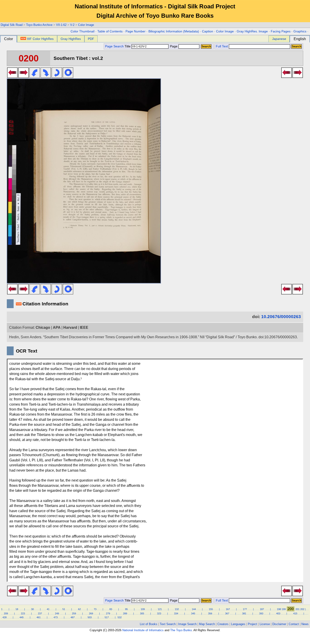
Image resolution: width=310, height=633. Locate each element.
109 (143, 609)
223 (23, 613)
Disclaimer (279, 624)
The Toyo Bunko (181, 630)
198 (279, 609)
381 (244, 613)
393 (261, 613)
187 (262, 609)
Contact (294, 624)
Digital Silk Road (11, 25)
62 (79, 609)
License (265, 624)
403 (278, 613)
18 (16, 609)
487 (73, 617)
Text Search (168, 624)
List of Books (148, 624)
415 (295, 613)
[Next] (23, 76)
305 (142, 613)
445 (22, 617)
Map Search (207, 624)
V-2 (72, 25)
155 (211, 609)
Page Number (135, 31)
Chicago (43, 327)
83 (110, 609)
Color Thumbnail (82, 31)
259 (74, 613)
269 (91, 613)
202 (302, 609)
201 (297, 609)
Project (252, 624)
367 (227, 613)
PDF (91, 39)
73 (95, 609)
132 (177, 609)
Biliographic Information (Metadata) (173, 31)
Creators (223, 624)
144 (194, 609)
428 (4, 617)
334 (176, 613)
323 (159, 613)
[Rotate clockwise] (45, 76)
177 (245, 609)
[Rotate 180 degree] (57, 76)
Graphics (299, 31)
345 (193, 613)
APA (57, 327)
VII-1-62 (61, 25)
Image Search (187, 624)
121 (160, 609)
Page (173, 46)
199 (284, 609)
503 (90, 617)
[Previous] (12, 76)
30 (32, 609)
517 (107, 617)
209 (6, 613)
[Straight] (68, 76)
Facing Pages (280, 31)
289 (125, 613)
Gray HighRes (71, 39)
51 (63, 609)
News (305, 624)
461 (39, 617)
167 (228, 609)
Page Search (114, 46)
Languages (238, 624)
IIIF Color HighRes (40, 39)
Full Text (222, 46)
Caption (207, 31)
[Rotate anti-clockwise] (34, 76)
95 (126, 609)
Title (128, 46)
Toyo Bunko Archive (39, 25)
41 (48, 609)
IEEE (84, 327)
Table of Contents (110, 31)
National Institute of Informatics (143, 630)
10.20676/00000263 (281, 316)
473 (56, 617)
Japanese (279, 39)
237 (40, 613)
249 (57, 613)
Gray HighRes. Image (252, 31)
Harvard (70, 327)
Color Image (86, 25)
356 (210, 613)
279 (108, 613)
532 (120, 617)
